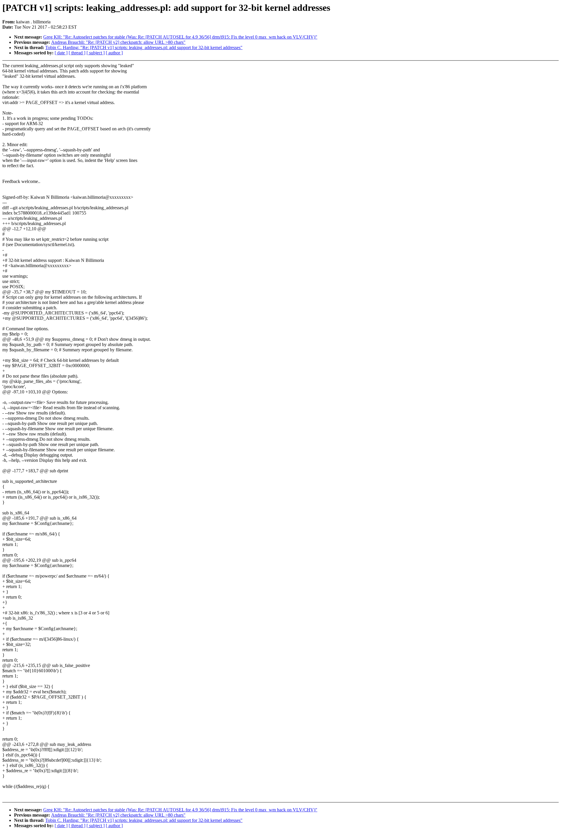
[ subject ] (95, 52)
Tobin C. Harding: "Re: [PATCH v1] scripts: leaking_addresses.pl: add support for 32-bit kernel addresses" (144, 47)
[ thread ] (77, 52)
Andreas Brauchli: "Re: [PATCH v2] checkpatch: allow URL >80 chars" (118, 42)
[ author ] (114, 52)
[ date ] (61, 52)
